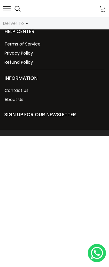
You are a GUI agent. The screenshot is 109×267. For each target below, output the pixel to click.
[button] (54, 31)
